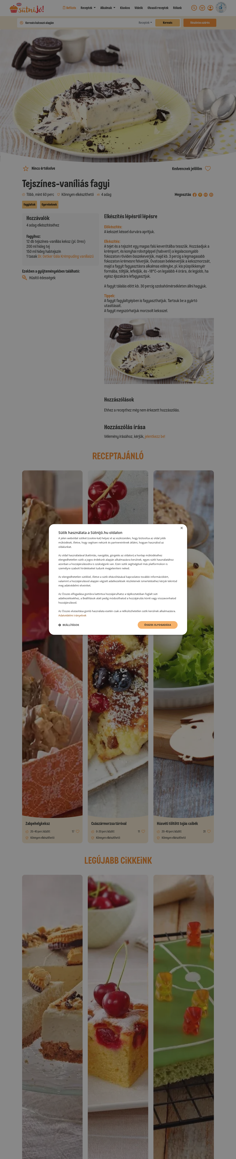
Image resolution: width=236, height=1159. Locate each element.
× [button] (181, 528)
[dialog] (118, 579)
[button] (68, 625)
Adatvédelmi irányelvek (72, 615)
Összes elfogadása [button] (157, 624)
